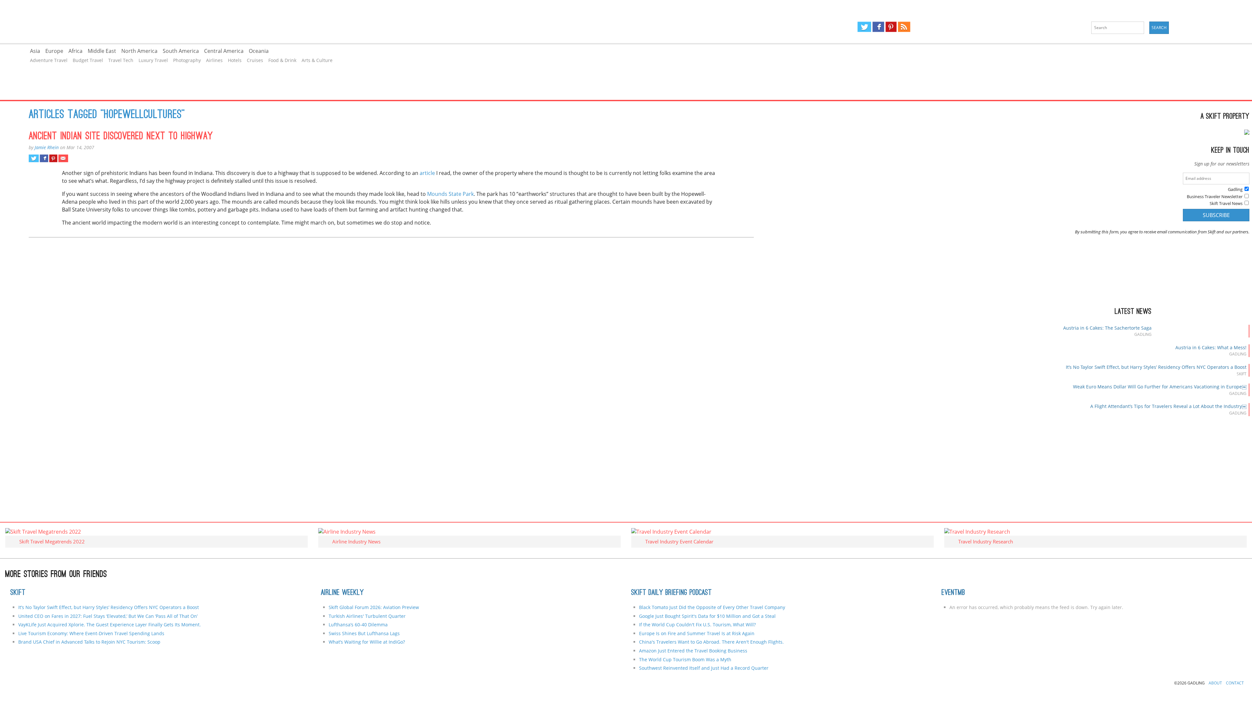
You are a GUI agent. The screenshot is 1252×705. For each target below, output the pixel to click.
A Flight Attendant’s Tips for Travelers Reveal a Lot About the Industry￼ (1168, 406)
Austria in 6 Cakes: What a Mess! (1210, 347)
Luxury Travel (153, 60)
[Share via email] (63, 158)
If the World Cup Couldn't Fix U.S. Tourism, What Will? (697, 624)
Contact (1235, 683)
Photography (187, 60)
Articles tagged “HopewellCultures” (107, 115)
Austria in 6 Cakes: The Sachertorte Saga (1107, 328)
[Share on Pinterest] (53, 158)
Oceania (259, 51)
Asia (35, 51)
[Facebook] (878, 27)
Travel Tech (120, 60)
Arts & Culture (317, 60)
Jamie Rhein (47, 147)
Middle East (102, 51)
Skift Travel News (1226, 203)
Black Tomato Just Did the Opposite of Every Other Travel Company (712, 607)
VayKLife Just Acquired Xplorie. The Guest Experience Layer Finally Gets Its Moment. (109, 624)
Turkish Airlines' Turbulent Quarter (367, 616)
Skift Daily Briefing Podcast (671, 593)
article (428, 173)
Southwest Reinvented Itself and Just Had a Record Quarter (703, 668)
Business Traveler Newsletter (1215, 196)
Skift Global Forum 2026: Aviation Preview (374, 607)
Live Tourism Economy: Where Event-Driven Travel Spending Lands (91, 633)
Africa (75, 51)
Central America (224, 51)
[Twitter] (864, 27)
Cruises (255, 60)
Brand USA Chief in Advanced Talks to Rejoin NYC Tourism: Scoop (89, 642)
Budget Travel (88, 60)
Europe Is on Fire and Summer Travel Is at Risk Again (696, 633)
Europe (54, 51)
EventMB (953, 593)
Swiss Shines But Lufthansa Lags (364, 633)
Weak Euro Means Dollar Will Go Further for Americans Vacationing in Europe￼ (1159, 387)
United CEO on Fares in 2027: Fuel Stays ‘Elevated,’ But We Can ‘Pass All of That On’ (108, 616)
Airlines (214, 60)
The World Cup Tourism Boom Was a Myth (685, 659)
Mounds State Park (450, 193)
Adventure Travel (48, 60)
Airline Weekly (342, 593)
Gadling (313, 21)
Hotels (235, 60)
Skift (17, 593)
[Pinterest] (891, 27)
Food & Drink (282, 60)
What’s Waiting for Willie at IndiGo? (367, 642)
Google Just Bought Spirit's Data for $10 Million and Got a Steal (707, 616)
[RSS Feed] (904, 27)
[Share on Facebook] (44, 158)
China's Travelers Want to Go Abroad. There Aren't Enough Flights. (711, 642)
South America (181, 51)
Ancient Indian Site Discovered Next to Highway (121, 137)
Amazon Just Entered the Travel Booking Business (693, 651)
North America (139, 51)
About (1215, 683)
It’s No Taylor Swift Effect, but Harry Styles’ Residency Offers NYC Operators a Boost (1156, 367)
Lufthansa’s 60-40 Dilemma (359, 624)
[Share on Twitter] (34, 158)
